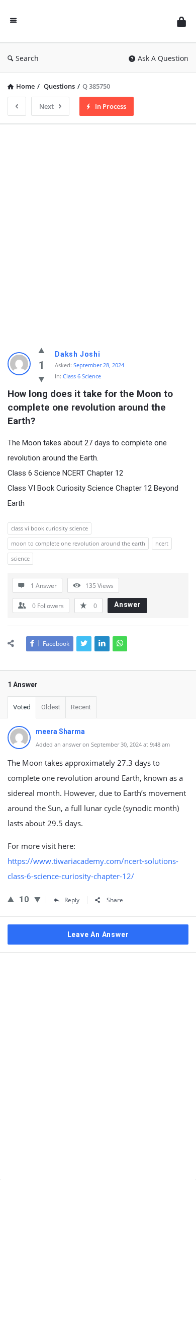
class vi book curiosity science (49, 528)
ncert (161, 543)
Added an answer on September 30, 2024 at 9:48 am (103, 744)
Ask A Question (163, 58)
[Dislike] (41, 379)
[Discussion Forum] (97, 21)
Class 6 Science (82, 376)
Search (27, 58)
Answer (127, 604)
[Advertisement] (98, 230)
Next (46, 106)
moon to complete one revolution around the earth (78, 543)
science (20, 558)
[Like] (41, 350)
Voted (22, 707)
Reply (71, 900)
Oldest (50, 707)
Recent (81, 707)
